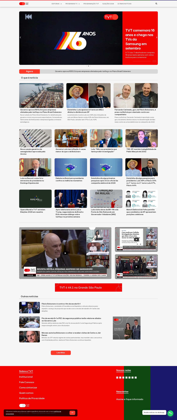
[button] (156, 3)
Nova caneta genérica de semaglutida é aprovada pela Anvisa (32, 151)
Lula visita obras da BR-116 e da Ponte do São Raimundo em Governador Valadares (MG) (104, 212)
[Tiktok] (132, 378)
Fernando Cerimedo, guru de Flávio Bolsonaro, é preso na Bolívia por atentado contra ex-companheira (135, 112)
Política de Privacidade (32, 398)
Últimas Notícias (124, 4)
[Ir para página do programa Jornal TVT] (126, 339)
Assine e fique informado (129, 399)
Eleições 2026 (108, 4)
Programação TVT (91, 4)
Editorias (55, 4)
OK (72, 412)
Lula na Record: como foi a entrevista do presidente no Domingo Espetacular (32, 180)
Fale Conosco (26, 382)
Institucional (26, 377)
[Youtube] (117, 378)
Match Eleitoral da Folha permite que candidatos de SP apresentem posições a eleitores (141, 212)
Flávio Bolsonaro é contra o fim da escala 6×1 (61, 304)
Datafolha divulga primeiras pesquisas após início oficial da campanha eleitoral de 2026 (104, 180)
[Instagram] (123, 378)
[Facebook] (129, 378)
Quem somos (26, 393)
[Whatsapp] (120, 378)
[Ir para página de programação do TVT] (88, 291)
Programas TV (72, 4)
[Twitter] (126, 378)
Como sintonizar (28, 388)
